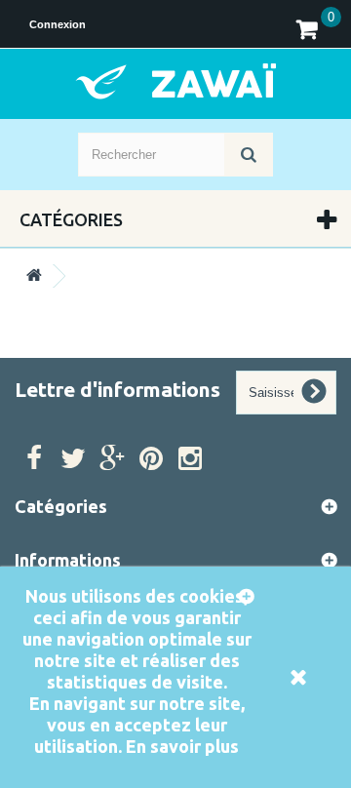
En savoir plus (182, 746)
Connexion (57, 24)
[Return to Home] (34, 276)
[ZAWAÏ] (175, 81)
